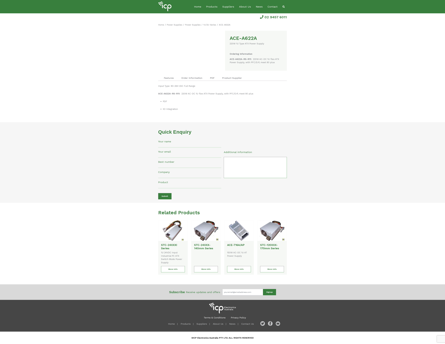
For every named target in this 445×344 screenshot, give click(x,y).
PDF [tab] (212, 78)
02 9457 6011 (275, 17)
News (259, 6)
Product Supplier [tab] (232, 78)
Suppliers (228, 6)
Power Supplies (174, 25)
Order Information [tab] (191, 78)
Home (197, 6)
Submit (165, 196)
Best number (166, 161)
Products (211, 6)
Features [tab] (169, 78)
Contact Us (247, 323)
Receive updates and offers (194, 292)
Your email (164, 151)
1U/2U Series (209, 25)
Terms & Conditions (215, 317)
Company (164, 172)
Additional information (238, 152)
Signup (269, 292)
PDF (165, 101)
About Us (245, 6)
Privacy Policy (238, 317)
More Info (173, 269)
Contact (273, 6)
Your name (164, 141)
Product (163, 182)
